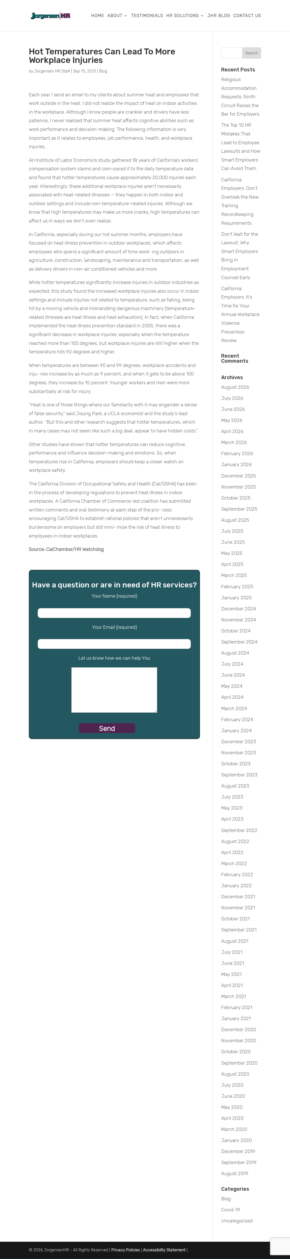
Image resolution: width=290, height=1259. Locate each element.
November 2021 (238, 907)
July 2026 (232, 398)
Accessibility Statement (164, 1250)
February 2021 (236, 1007)
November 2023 (238, 752)
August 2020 (235, 1074)
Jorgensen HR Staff (52, 71)
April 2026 (232, 431)
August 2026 (235, 387)
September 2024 (239, 642)
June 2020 (233, 1096)
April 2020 (232, 1118)
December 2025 (238, 476)
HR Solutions (182, 16)
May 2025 (231, 553)
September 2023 (239, 775)
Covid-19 (230, 1210)
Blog (103, 71)
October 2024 (236, 631)
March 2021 (233, 996)
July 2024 (232, 664)
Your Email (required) (114, 627)
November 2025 (238, 487)
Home (97, 16)
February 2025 (237, 586)
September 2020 (239, 1063)
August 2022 (235, 841)
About (114, 16)
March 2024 (234, 708)
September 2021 (239, 930)
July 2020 (232, 1085)
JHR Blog (219, 16)
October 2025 (236, 498)
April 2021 (232, 985)
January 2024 (236, 730)
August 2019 (234, 1173)
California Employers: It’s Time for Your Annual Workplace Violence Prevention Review (240, 314)
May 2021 (231, 974)
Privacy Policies (125, 1250)
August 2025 (235, 520)
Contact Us (247, 16)
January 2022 (236, 885)
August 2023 (235, 786)
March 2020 (234, 1129)
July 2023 (232, 797)
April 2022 (232, 852)
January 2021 (236, 1018)
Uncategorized (237, 1221)
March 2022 (234, 863)
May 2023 (231, 808)
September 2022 (239, 830)
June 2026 (233, 409)
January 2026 (236, 464)
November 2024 (238, 620)
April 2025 (232, 564)
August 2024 (235, 653)
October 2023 (236, 764)
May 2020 (231, 1107)
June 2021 (232, 963)
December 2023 (238, 741)
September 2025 (239, 509)
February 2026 (237, 453)
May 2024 (231, 686)
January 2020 (236, 1140)
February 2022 (237, 874)
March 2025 (234, 575)
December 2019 (238, 1151)
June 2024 (233, 675)
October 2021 (235, 919)
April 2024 (232, 697)
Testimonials (147, 16)
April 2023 (232, 819)
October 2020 (236, 1051)
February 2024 (237, 719)
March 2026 (234, 442)
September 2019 (239, 1162)
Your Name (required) (114, 596)
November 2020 (238, 1040)
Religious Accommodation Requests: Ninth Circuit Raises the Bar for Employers (240, 97)
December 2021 (238, 896)
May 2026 (231, 420)
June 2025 (233, 542)
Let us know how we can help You (114, 658)
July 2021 (231, 952)
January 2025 (236, 597)
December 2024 (238, 609)
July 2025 (232, 531)
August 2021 (234, 941)
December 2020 (238, 1029)
